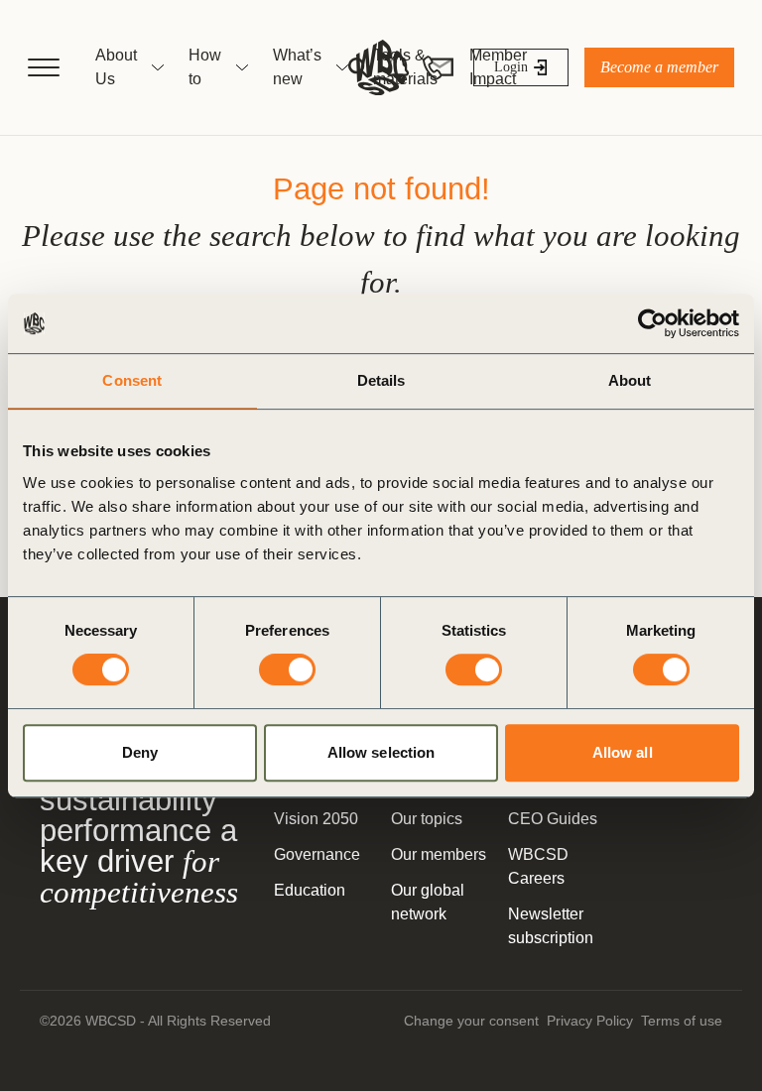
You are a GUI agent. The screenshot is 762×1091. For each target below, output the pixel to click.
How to (205, 67)
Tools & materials (405, 67)
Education (309, 890)
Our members (438, 854)
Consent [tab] (132, 380)
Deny (140, 752)
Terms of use (681, 1021)
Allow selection (381, 752)
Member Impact (498, 67)
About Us (116, 67)
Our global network (427, 902)
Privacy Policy (590, 1021)
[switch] (287, 669)
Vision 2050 (316, 818)
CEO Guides (552, 818)
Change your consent (471, 1021)
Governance (317, 854)
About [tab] (630, 380)
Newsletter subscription (550, 926)
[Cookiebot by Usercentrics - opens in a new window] (652, 323)
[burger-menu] (44, 67)
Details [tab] (381, 380)
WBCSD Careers (538, 866)
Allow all (622, 752)
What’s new (297, 67)
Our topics (426, 818)
